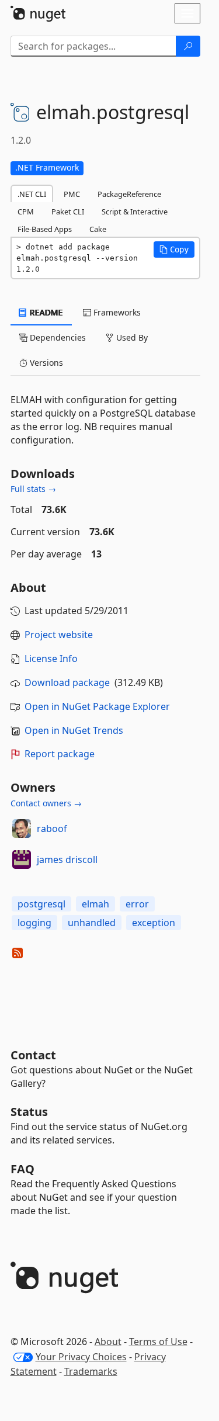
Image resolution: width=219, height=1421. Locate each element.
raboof (52, 828)
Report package (60, 753)
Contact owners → (46, 803)
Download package (67, 682)
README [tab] (45, 312)
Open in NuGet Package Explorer (97, 706)
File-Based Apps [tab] (45, 229)
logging (34, 922)
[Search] (188, 46)
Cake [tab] (97, 229)
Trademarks (90, 1371)
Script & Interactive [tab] (135, 211)
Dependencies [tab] (56, 337)
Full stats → (33, 488)
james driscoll (67, 859)
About (108, 1341)
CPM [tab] (26, 211)
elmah (95, 903)
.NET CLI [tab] (32, 194)
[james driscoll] (21, 859)
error (137, 903)
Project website (59, 634)
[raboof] (21, 828)
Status (29, 1112)
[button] (174, 249)
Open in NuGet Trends (74, 730)
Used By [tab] (131, 337)
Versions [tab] (45, 362)
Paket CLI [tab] (67, 211)
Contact (33, 1055)
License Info (51, 658)
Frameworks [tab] (116, 312)
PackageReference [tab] (129, 194)
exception (153, 922)
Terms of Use (158, 1341)
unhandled (92, 922)
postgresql (41, 903)
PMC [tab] (72, 194)
